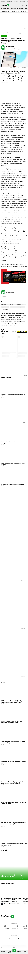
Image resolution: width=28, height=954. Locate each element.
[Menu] (26, 5)
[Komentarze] (14, 947)
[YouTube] (18, 938)
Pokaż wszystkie (5, 309)
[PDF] (9, 297)
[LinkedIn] (15, 938)
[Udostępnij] (26, 947)
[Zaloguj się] (23, 5)
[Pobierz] (19, 49)
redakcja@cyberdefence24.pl (9, 325)
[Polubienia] (2, 947)
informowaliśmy (5, 179)
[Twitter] (9, 938)
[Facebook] (12, 938)
